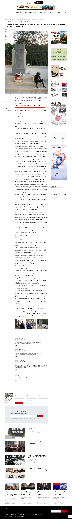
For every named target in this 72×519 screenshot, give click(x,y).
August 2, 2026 (53, 86)
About (6, 514)
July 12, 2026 (52, 96)
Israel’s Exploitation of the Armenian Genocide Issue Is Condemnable (55, 84)
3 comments (7, 29)
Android (20, 514)
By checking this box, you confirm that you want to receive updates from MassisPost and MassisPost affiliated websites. (26, 418)
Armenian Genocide (11, 19)
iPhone (16, 514)
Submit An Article (38, 514)
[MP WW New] (59, 162)
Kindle (24, 514)
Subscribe (64, 511)
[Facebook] (6, 511)
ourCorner (64, 489)
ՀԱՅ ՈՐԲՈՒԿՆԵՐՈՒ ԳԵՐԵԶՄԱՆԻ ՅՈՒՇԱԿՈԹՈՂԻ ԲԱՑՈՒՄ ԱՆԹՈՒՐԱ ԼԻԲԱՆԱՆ (8, 400)
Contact (12, 514)
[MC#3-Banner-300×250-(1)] (59, 37)
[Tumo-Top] (36, 7)
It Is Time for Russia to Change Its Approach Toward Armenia (54, 94)
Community (30, 12)
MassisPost (7, 103)
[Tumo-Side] (59, 54)
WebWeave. (22, 516)
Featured (15, 489)
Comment (16, 380)
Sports (47, 12)
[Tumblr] (14, 511)
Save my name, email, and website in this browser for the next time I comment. (26, 400)
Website (39, 395)
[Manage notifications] (69, 516)
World (36, 12)
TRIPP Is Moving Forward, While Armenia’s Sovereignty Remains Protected (56, 89)
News (21, 12)
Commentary (41, 12)
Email (27, 395)
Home (17, 12)
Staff (10, 514)
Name (16, 395)
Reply (16, 345)
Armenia (25, 12)
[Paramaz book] (59, 70)
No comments (8, 503)
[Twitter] (8, 511)
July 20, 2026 (52, 91)
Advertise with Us (30, 514)
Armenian (7, 489)
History (33, 488)
